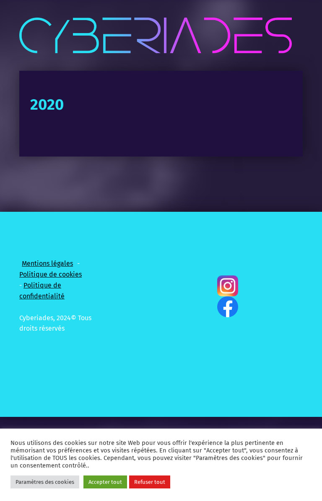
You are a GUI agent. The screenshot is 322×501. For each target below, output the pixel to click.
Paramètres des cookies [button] (45, 482)
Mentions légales (47, 263)
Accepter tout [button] (105, 482)
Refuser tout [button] (149, 482)
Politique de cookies (50, 274)
